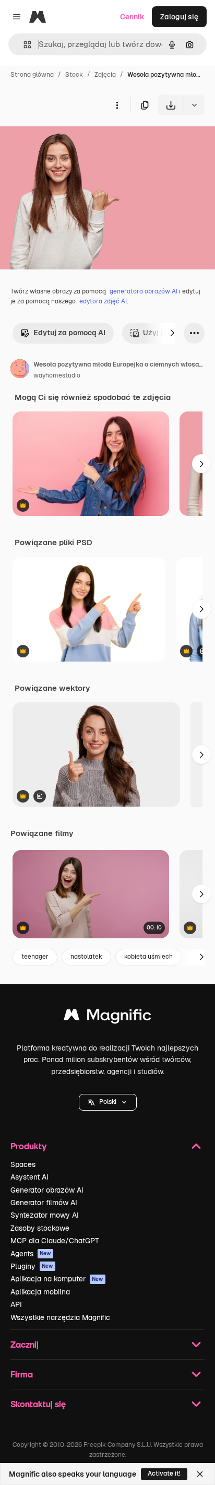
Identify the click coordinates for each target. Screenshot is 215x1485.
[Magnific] (107, 1017)
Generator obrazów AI (46, 1190)
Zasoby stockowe (39, 1228)
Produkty (28, 1145)
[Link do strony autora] (19, 370)
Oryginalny (72, 140)
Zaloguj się (179, 16)
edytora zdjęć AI (103, 301)
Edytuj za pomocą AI (69, 332)
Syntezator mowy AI (44, 1215)
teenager (35, 956)
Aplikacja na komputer (56, 1278)
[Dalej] (172, 333)
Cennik (132, 16)
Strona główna (32, 74)
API (16, 1304)
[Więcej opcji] (116, 105)
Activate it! (164, 1473)
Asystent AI (29, 1177)
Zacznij (24, 1344)
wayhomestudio (56, 375)
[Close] (200, 1474)
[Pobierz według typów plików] (194, 105)
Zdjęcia (105, 74)
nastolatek (86, 956)
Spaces (22, 1164)
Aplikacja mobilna (40, 1292)
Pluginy (31, 1266)
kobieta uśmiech (148, 956)
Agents (30, 1253)
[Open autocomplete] (23, 45)
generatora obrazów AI (143, 291)
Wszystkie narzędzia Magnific (60, 1317)
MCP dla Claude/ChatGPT (54, 1240)
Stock (74, 74)
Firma (21, 1374)
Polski (107, 1102)
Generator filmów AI (43, 1202)
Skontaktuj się (38, 1403)
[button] (108, 1102)
